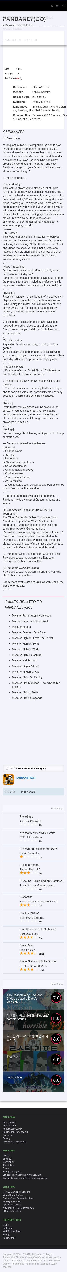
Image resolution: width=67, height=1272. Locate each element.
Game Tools (11, 40)
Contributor (8, 1161)
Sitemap (7, 1158)
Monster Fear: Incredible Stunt (30, 621)
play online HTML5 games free (18, 1207)
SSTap (6, 1234)
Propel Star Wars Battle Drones (38, 961)
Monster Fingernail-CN (25, 671)
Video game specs (12, 1201)
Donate (6, 1155)
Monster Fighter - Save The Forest (32, 638)
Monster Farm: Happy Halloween (31, 615)
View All (55, 808)
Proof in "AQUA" (29, 913)
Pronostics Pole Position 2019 (37, 832)
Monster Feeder (21, 627)
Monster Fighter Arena (25, 643)
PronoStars (26, 816)
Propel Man (26, 945)
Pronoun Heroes (29, 865)
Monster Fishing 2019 (25, 692)
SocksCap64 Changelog (15, 1131)
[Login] (63, 6)
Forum (6, 1168)
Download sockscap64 (14, 1141)
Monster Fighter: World (25, 649)
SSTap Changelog (12, 1171)
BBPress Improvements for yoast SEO (22, 1174)
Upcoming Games (12, 1204)
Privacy (6, 1138)
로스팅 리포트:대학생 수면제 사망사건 (27, 1038)
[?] (21, 78)
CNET (6, 1224)
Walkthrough (13, 28)
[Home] (6, 5)
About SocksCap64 (12, 1128)
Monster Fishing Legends (27, 698)
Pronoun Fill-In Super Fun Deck (38, 848)
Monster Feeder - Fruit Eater (29, 632)
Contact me (8, 1135)
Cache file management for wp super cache (25, 1177)
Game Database (14, 17)
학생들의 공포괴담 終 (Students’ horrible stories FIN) (28, 1017)
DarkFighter (14, 1077)
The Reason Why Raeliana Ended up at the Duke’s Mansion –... (24, 998)
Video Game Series (13, 1194)
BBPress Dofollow (12, 1210)
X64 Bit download (12, 1231)
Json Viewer (9, 1122)
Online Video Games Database (18, 1198)
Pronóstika (26, 897)
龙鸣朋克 (12, 1056)
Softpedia (7, 1228)
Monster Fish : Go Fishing (27, 677)
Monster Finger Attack (25, 666)
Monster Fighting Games (26, 655)
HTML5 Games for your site (16, 1191)
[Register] (57, 6)
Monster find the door (24, 660)
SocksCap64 (9, 1237)
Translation (8, 1164)
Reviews (35, 17)
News (49, 17)
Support (30, 40)
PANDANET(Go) (26, 778)
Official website (41, 92)
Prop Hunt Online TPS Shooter (38, 929)
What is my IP (9, 1125)
